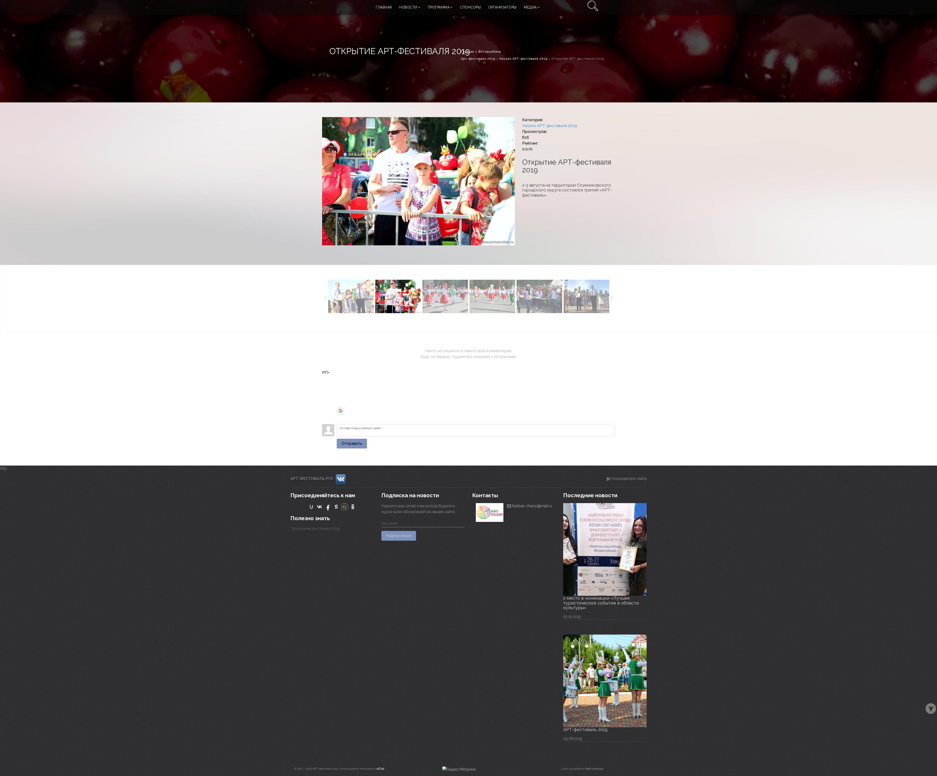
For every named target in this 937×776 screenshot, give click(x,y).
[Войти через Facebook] (340, 396)
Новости (408, 7)
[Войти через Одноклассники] (340, 418)
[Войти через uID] (340, 381)
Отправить (352, 443)
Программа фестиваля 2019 (315, 528)
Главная (384, 7)
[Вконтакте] (341, 479)
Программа (439, 7)
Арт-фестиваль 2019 (478, 58)
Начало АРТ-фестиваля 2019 (523, 58)
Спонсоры (470, 7)
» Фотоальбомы (488, 51)
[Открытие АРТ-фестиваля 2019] (418, 181)
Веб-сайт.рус (594, 768)
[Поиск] (593, 7)
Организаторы (502, 7)
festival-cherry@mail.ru (531, 506)
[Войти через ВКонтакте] (340, 388)
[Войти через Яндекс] (340, 403)
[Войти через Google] (340, 410)
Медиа (530, 7)
